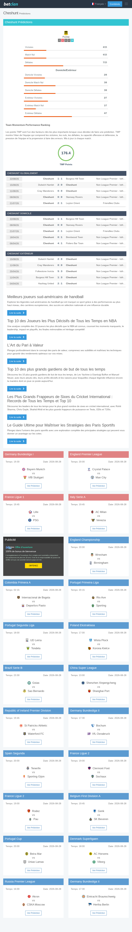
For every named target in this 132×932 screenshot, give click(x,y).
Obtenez (33, 566)
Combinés (115, 4)
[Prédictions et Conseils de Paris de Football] (10, 3)
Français (99, 4)
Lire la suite (15, 313)
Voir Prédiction (33, 486)
